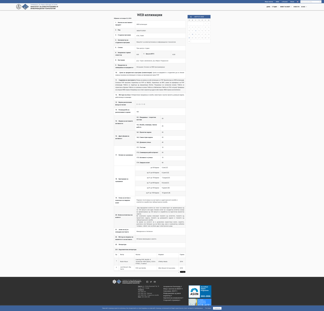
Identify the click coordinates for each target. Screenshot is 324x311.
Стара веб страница (171, 300)
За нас (303, 6)
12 (195, 30)
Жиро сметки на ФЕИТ (172, 289)
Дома (268, 6)
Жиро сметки (269, 1)
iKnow (292, 1)
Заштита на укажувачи (172, 298)
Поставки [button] (208, 308)
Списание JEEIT (169, 291)
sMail (277, 1)
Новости (296, 6)
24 (189, 38)
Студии (274, 6)
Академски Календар (172, 286)
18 (192, 34)
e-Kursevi (285, 1)
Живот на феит (285, 6)
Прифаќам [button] (217, 308)
